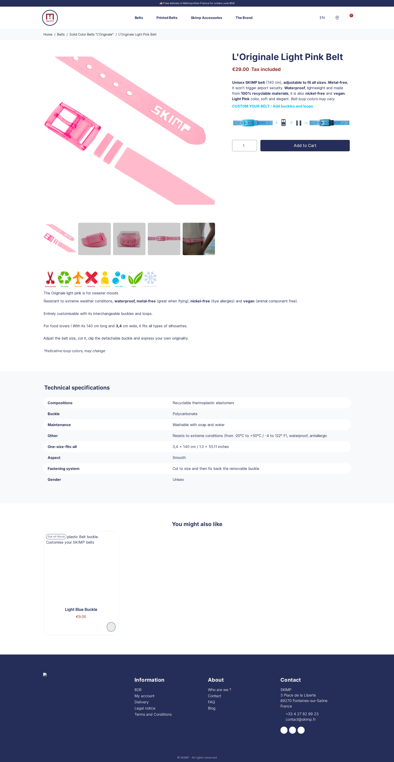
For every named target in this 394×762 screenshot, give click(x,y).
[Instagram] (292, 730)
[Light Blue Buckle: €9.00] (81, 578)
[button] (330, 18)
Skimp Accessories (206, 18)
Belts (139, 18)
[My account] (343, 17)
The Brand (244, 18)
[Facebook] (284, 730)
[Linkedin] (301, 730)
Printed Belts (166, 18)
